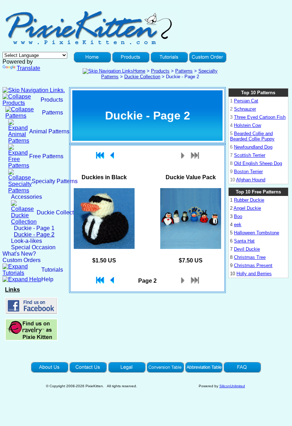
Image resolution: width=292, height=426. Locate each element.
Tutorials (52, 270)
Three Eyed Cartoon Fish (260, 117)
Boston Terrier (248, 171)
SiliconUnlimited (232, 386)
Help (47, 279)
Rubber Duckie (249, 200)
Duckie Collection (142, 76)
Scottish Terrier (249, 155)
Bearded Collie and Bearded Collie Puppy (252, 136)
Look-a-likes (26, 241)
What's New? (19, 254)
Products (160, 71)
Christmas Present (253, 265)
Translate (28, 68)
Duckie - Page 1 (34, 228)
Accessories (26, 197)
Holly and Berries (254, 273)
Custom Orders (21, 260)
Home (139, 71)
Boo (238, 216)
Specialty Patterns (55, 181)
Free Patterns (46, 156)
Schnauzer (245, 109)
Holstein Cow (247, 125)
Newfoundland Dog (253, 147)
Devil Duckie (247, 249)
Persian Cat (246, 100)
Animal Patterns (49, 131)
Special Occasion (33, 247)
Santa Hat (244, 241)
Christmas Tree (250, 257)
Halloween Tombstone (256, 232)
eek (237, 224)
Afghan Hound (250, 179)
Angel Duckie (247, 208)
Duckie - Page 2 (34, 234)
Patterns (184, 71)
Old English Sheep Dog (258, 163)
